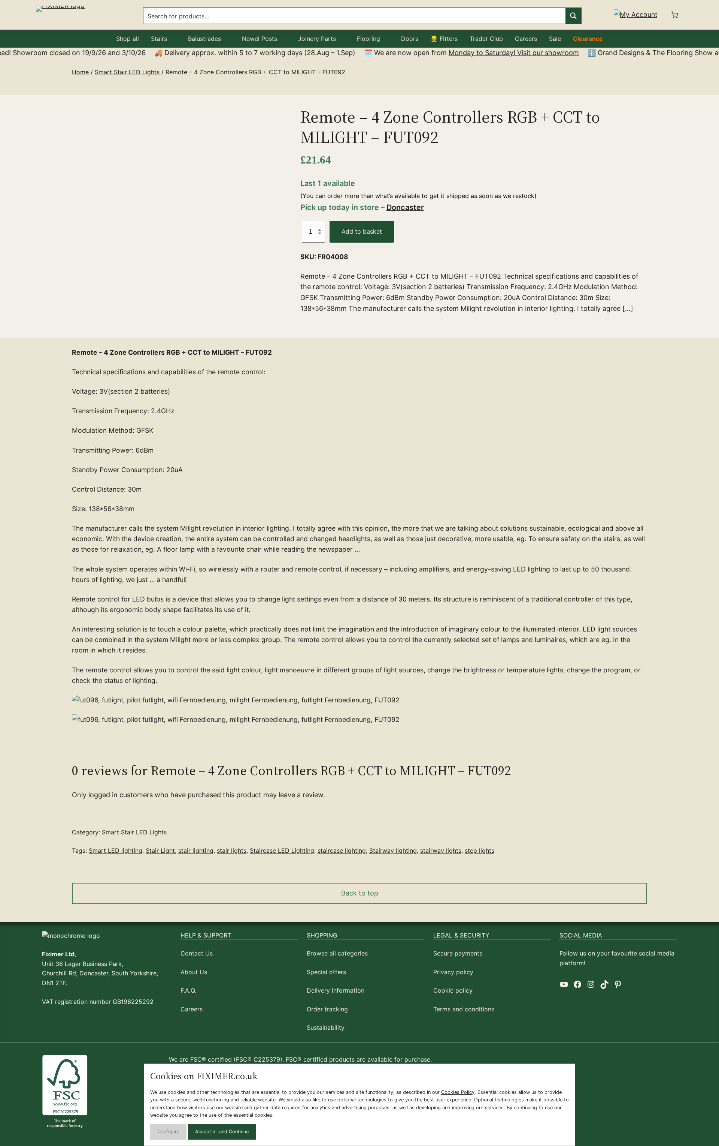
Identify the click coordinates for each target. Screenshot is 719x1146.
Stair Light (160, 850)
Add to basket (362, 231)
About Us (193, 972)
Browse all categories (337, 953)
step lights (479, 850)
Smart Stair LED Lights (127, 72)
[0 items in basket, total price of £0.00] (674, 14)
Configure (168, 1131)
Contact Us (196, 953)
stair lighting (195, 850)
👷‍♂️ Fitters (444, 38)
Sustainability (326, 1027)
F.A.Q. (188, 990)
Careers (526, 38)
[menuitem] (127, 39)
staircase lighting (342, 850)
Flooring (368, 38)
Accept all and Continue (222, 1131)
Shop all (127, 38)
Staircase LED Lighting (282, 850)
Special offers (326, 972)
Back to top (359, 893)
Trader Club (486, 38)
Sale (555, 38)
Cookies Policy (457, 1092)
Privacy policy (453, 972)
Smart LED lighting (115, 850)
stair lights (231, 850)
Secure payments (457, 953)
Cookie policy (453, 990)
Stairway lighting (393, 850)
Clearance (588, 38)
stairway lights (440, 850)
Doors (409, 38)
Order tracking (327, 1009)
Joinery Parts (317, 38)
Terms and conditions (463, 1009)
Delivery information (335, 990)
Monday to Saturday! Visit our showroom (489, 53)
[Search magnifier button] (573, 16)
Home (80, 72)
